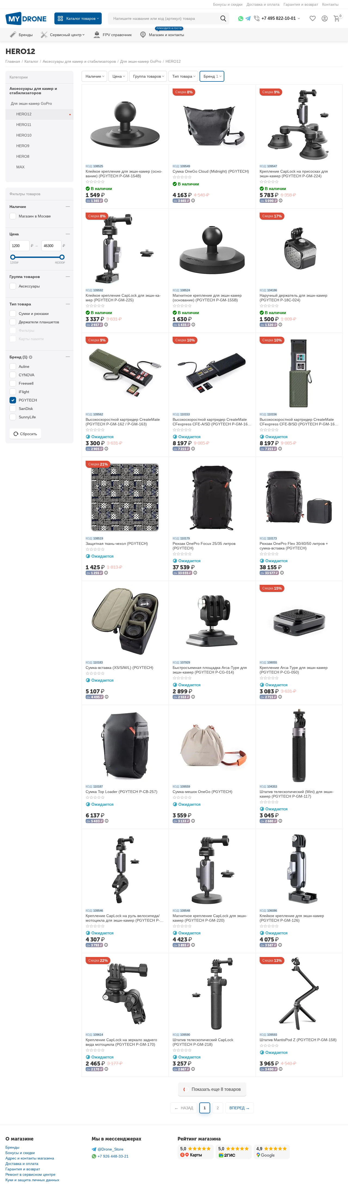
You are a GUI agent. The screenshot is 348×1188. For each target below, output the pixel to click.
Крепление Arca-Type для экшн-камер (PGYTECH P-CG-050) (294, 669)
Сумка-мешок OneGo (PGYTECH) (202, 791)
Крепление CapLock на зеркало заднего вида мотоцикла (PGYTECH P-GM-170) (121, 1042)
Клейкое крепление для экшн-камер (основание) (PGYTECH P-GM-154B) (124, 173)
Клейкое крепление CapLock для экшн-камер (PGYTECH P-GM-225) (123, 297)
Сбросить (28, 434)
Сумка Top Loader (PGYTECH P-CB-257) (121, 791)
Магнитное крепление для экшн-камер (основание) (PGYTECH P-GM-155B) (207, 297)
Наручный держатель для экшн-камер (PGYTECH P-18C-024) (293, 297)
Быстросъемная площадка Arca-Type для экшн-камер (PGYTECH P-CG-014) (210, 669)
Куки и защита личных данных (32, 1180)
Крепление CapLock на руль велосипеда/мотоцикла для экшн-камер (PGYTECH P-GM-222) (123, 918)
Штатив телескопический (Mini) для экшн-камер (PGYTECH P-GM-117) (297, 793)
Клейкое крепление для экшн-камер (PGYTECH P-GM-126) (292, 918)
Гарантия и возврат (22, 1169)
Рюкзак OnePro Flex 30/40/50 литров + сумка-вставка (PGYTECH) (294, 545)
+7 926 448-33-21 (113, 1156)
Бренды (12, 1147)
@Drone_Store (110, 1149)
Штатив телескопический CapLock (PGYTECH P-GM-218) (203, 1042)
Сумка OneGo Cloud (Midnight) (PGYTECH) (211, 171)
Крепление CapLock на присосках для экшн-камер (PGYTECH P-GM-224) (294, 173)
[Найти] (223, 18)
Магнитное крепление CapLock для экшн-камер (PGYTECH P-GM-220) (210, 918)
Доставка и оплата (21, 1163)
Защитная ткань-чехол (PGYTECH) (117, 543)
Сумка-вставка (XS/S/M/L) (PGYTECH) (119, 667)
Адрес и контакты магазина (29, 1158)
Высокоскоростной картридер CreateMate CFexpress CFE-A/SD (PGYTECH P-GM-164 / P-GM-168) (211, 421)
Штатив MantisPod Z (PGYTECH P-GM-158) (298, 1040)
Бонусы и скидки (20, 1153)
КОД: (89, 166)
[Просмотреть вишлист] (312, 18)
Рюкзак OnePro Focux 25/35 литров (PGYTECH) (204, 545)
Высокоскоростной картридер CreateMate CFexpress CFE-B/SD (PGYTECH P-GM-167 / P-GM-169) (298, 421)
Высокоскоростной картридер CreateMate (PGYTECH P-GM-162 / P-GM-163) (123, 421)
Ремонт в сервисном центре (30, 1174)
